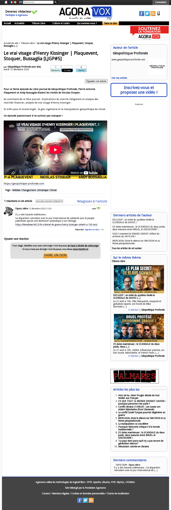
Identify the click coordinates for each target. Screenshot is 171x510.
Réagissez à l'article (92, 201)
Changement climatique (35, 190)
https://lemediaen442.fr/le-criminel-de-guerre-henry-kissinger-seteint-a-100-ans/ (56, 224)
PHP (113, 482)
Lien (102, 230)
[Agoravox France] (11, 2)
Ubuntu (106, 482)
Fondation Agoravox (95, 487)
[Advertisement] (63, 33)
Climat (53, 190)
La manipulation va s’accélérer (133, 423)
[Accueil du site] (85, 19)
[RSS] (152, 15)
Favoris (81, 70)
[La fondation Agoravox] (149, 40)
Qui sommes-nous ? (87, 23)
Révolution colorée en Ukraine (133, 446)
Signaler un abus (92, 230)
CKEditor (130, 482)
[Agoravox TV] (19, 2)
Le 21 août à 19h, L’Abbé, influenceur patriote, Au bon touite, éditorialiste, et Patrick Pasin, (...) (138, 351)
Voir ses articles (119, 78)
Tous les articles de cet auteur (127, 248)
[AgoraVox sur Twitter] (147, 15)
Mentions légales (60, 493)
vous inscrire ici (80, 249)
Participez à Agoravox (16, 15)
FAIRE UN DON (55, 255)
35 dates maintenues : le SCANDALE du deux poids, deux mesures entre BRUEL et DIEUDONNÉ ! (138, 228)
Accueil (7, 23)
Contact (46, 493)
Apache (97, 482)
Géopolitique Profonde (19, 66)
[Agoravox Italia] (15, 2)
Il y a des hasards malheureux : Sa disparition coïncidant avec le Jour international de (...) (137, 469)
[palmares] (135, 382)
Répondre (79, 230)
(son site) (36, 66)
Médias (16, 190)
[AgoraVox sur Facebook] (141, 15)
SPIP (89, 482)
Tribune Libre (38, 23)
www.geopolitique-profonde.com (128, 59)
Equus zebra (21, 208)
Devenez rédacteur (18, 11)
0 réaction (133, 309)
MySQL (120, 482)
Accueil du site (11, 43)
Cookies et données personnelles (88, 493)
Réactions (55, 70)
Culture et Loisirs (61, 23)
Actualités (19, 23)
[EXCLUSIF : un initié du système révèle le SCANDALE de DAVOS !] (139, 292)
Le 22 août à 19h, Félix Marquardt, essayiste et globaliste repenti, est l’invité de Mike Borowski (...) (137, 304)
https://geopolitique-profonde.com (24, 183)
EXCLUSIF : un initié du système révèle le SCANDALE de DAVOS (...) (134, 296)
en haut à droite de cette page (83, 245)
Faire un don (110, 23)
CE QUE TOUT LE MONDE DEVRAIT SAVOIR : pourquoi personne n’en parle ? (142, 402)
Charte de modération (118, 493)
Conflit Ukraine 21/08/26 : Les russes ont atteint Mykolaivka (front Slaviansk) (139, 408)
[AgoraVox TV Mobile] (158, 15)
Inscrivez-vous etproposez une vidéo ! (138, 90)
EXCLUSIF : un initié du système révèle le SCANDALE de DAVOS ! (133, 221)
